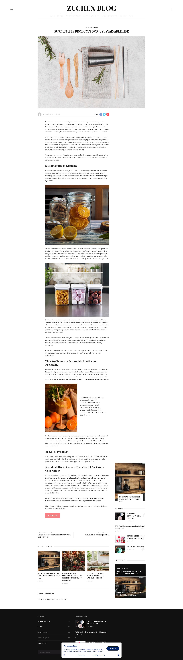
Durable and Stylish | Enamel (97, 535)
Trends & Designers (73, 16)
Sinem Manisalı (47, 114)
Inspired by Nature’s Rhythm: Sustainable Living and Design (95, 576)
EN (130, 16)
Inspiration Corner (109, 16)
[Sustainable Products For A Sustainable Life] (91, 72)
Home (53, 16)
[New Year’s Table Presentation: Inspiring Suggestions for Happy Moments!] (73, 561)
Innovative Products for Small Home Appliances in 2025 (49, 576)
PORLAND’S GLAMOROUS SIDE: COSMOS (134, 516)
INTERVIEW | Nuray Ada (135, 547)
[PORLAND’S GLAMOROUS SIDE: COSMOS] (120, 516)
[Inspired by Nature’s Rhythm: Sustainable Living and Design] (98, 561)
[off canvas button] (11, 9)
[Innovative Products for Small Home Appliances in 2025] (49, 561)
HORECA (60, 16)
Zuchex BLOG (91, 7)
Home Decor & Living (91, 16)
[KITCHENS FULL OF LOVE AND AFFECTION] (120, 538)
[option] (130, 483)
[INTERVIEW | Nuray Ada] (120, 549)
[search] (171, 10)
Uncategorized (54, 643)
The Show (123, 16)
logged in (50, 599)
